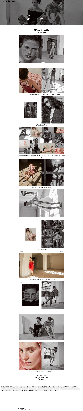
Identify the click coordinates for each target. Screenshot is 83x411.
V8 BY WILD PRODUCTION (43, 390)
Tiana (36, 390)
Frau (17, 387)
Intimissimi (29, 387)
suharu (21, 390)
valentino (51, 390)
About (22, 405)
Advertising (26, 405)
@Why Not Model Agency (23, 386)
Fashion (28, 15)
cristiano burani (52, 386)
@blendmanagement (5, 386)
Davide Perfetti (60, 386)
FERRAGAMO (13, 387)
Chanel (38, 386)
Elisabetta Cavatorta (5, 387)
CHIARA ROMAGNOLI (44, 386)
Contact (19, 405)
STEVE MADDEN (16, 390)
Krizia (54, 387)
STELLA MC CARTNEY (8, 390)
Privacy (30, 405)
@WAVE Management (14, 386)
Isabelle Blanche (41, 387)
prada (2, 390)
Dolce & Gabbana (73, 386)
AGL (30, 386)
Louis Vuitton (71, 387)
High (24, 387)
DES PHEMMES (66, 386)
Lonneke (57, 387)
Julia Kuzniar (48, 387)
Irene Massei (34, 387)
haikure (20, 387)
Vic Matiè (55, 390)
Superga (25, 390)
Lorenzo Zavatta (64, 387)
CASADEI (33, 386)
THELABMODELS (31, 390)
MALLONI (76, 387)
